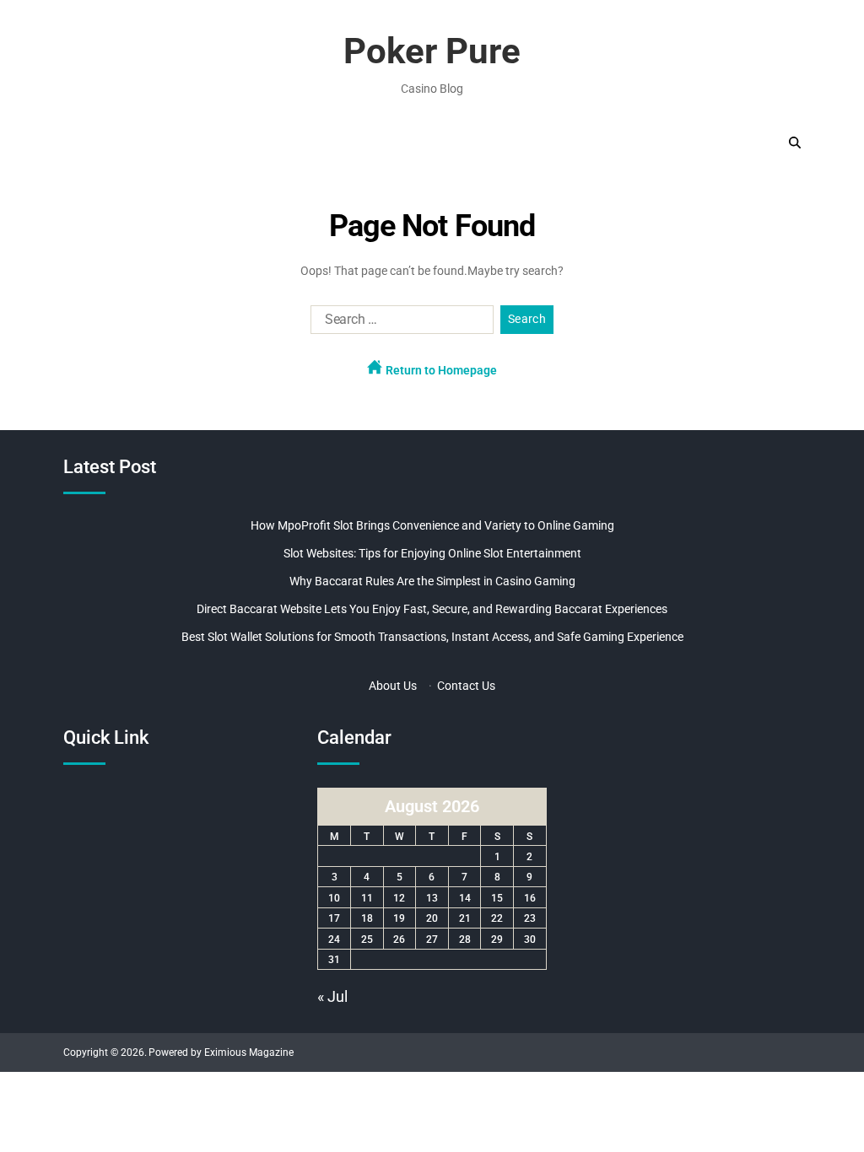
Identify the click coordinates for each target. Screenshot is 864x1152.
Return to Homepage (440, 370)
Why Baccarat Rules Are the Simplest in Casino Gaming (432, 581)
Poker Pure (432, 51)
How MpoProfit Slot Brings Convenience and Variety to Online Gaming (432, 525)
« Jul (332, 996)
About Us (393, 685)
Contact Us (466, 685)
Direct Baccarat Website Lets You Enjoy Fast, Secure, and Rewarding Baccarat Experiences (432, 609)
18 (367, 918)
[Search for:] (399, 323)
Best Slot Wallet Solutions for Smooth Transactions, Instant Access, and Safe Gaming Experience (432, 636)
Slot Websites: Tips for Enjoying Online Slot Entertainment (432, 553)
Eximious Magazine (249, 1052)
